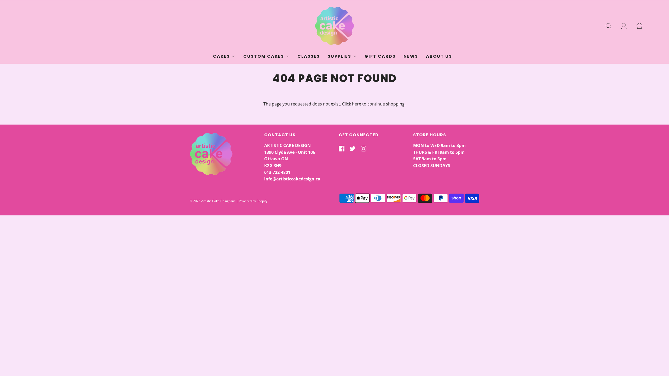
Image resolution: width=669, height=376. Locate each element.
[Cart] (642, 26)
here (356, 104)
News (410, 56)
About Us (439, 56)
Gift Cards (380, 56)
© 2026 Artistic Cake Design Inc (212, 201)
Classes (308, 56)
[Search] (611, 26)
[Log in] (627, 26)
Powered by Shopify (253, 201)
